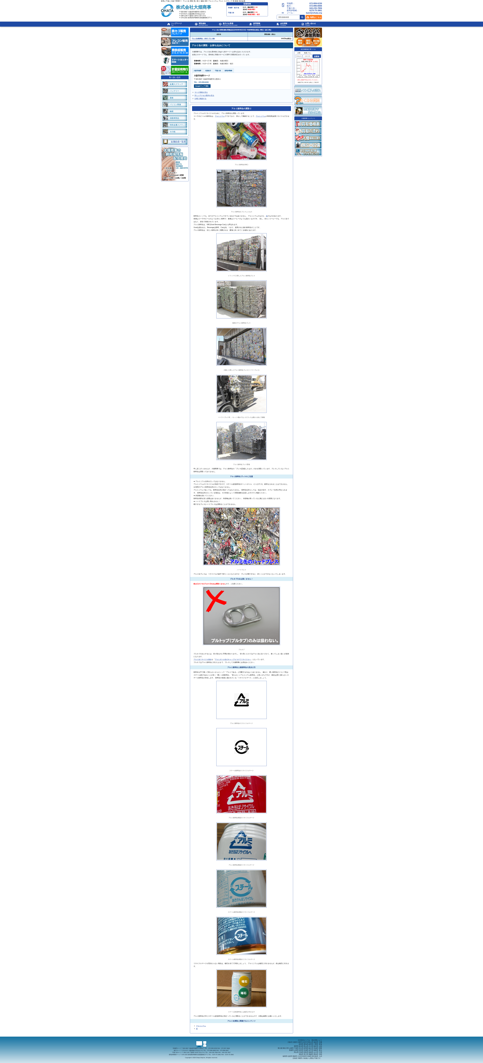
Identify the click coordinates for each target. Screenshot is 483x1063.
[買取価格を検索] (302, 17)
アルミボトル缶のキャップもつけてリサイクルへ (233, 659)
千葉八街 (218, 71)
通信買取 (314, 1040)
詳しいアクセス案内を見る (204, 95)
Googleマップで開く (202, 86)
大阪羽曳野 (197, 71)
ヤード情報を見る (201, 92)
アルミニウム (220, 116)
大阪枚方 (208, 71)
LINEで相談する (200, 99)
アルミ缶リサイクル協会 (203, 659)
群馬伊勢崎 (228, 71)
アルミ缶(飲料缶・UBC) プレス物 (203, 38)
